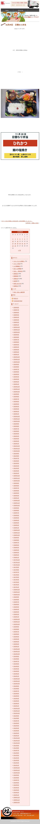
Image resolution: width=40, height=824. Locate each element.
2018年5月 (16, 547)
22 (24, 243)
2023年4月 (16, 406)
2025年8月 (16, 337)
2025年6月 (16, 342)
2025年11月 (16, 329)
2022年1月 (16, 443)
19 (17, 243)
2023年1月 (16, 414)
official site (20, 10)
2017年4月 (16, 579)
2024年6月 (16, 371)
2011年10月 (16, 743)
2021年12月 (16, 446)
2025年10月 (16, 332)
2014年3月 (16, 671)
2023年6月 (16, 401)
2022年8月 (16, 426)
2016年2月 (16, 614)
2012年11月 (16, 711)
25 (15, 246)
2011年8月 (16, 748)
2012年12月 (16, 708)
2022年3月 (16, 438)
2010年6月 (16, 782)
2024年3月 (16, 379)
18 (15, 243)
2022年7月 (16, 428)
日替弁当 (15, 278)
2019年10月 (16, 505)
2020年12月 (16, 475)
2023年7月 (16, 399)
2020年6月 (16, 490)
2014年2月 (16, 673)
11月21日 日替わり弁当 (32, 223)
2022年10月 (16, 421)
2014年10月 (16, 654)
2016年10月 (16, 594)
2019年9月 (16, 508)
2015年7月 (16, 631)
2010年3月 (16, 790)
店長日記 (15, 273)
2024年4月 (16, 376)
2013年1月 (16, 706)
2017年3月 (16, 582)
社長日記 (15, 286)
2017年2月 (16, 584)
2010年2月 (16, 792)
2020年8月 (16, 485)
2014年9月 (16, 656)
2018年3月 (16, 552)
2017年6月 (16, 574)
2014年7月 (16, 661)
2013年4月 (16, 698)
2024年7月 (16, 369)
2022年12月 (16, 416)
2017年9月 (16, 567)
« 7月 (19, 250)
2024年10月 (16, 362)
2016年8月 (16, 599)
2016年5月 (16, 607)
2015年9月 (16, 626)
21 (22, 243)
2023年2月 (16, 411)
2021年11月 (16, 448)
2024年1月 (16, 384)
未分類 (15, 281)
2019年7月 (16, 513)
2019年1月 (16, 527)
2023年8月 (16, 396)
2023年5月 (16, 404)
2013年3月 (16, 701)
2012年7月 (16, 720)
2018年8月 (16, 540)
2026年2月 (16, 322)
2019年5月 (16, 517)
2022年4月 (16, 436)
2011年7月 (16, 750)
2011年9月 (16, 745)
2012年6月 (16, 723)
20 (20, 243)
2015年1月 (16, 646)
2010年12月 (16, 767)
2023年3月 (16, 409)
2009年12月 (16, 797)
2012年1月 (16, 735)
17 (13, 243)
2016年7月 (16, 602)
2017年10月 (16, 565)
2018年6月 (16, 545)
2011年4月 (16, 758)
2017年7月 (16, 572)
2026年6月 (16, 312)
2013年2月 (16, 703)
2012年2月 (16, 733)
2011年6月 (16, 753)
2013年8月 (16, 688)
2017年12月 (16, 560)
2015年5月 (16, 636)
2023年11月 (16, 389)
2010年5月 (16, 785)
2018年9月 (16, 537)
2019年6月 (16, 515)
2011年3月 (16, 760)
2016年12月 (16, 589)
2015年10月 (16, 624)
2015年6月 (16, 634)
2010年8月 (16, 777)
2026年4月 (16, 317)
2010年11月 (16, 770)
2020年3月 (16, 495)
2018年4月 (16, 550)
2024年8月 (16, 366)
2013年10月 (16, 683)
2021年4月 (16, 466)
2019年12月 (16, 500)
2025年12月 (16, 327)
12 (17, 241)
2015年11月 (16, 621)
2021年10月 (16, 451)
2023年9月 (16, 394)
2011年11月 (16, 740)
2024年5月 (16, 374)
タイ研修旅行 (16, 266)
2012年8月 (16, 718)
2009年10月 (16, 802)
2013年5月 (16, 696)
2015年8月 (16, 629)
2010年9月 (16, 775)
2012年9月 (16, 716)
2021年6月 (16, 461)
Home (7, 10)
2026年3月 (16, 320)
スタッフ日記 (16, 263)
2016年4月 (16, 609)
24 (13, 246)
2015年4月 (16, 639)
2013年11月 (16, 681)
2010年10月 (16, 772)
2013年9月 (16, 686)
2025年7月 (16, 339)
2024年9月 (16, 364)
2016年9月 (16, 597)
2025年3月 (16, 349)
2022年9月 (16, 423)
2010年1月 (16, 795)
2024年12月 (16, 357)
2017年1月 (16, 587)
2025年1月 (16, 354)
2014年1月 (16, 676)
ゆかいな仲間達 (17, 268)
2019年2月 (16, 525)
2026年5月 (16, 315)
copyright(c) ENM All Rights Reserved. (20, 821)
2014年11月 (16, 651)
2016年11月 (16, 592)
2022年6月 (16, 431)
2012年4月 (16, 728)
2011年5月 (16, 755)
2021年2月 (16, 471)
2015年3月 (16, 641)
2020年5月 (16, 493)
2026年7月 (16, 310)
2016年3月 (16, 612)
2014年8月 (16, 659)
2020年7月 (16, 488)
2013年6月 (16, 693)
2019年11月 (16, 503)
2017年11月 (16, 562)
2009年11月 (16, 800)
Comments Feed (18, 301)
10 (13, 241)
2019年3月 (16, 522)
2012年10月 (16, 713)
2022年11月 (16, 418)
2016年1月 (16, 616)
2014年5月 (16, 666)
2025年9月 (16, 334)
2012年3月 (16, 730)
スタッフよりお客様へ (19, 261)
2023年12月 (16, 386)
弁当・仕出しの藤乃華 (19, 292)
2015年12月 (16, 619)
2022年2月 (16, 441)
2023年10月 (16, 391)
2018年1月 (16, 557)
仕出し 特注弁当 (17, 271)
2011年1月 (16, 765)
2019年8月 (16, 510)
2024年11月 (16, 359)
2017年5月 (16, 577)
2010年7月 (16, 780)
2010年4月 (16, 787)
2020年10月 (16, 480)
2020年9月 (16, 483)
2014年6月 (16, 663)
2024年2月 (16, 381)
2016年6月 (16, 604)
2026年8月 (16, 307)
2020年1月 (16, 498)
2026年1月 (16, 324)
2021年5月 (16, 463)
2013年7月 (16, 691)
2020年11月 (16, 478)
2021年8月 (16, 456)
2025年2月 (16, 352)
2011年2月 (16, 762)
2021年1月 (16, 473)
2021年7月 (16, 458)
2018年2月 (16, 555)
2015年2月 (16, 644)
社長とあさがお (17, 283)
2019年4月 (16, 520)
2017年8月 (16, 569)
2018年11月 (16, 532)
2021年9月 (16, 453)
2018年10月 (16, 535)
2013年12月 (16, 678)
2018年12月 (16, 530)
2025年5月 (16, 344)
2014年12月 (16, 649)
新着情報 (15, 276)
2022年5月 (16, 433)
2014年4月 (16, 668)
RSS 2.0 (16, 298)
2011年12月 (16, 738)
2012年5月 (16, 725)
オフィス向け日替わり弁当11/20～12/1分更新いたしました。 (17, 221)
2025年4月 (16, 347)
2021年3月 (16, 468)
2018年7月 (16, 542)
